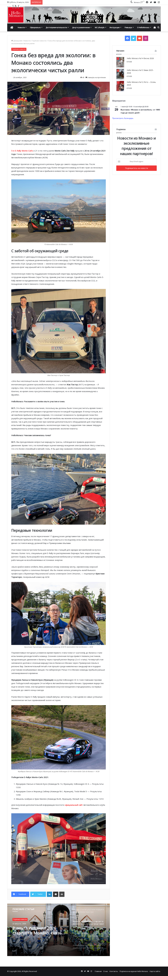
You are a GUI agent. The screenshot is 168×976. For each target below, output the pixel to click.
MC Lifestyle (99, 27)
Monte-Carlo (27, 150)
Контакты (114, 971)
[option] (58, 930)
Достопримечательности (56, 27)
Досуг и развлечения (81, 27)
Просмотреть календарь (122, 118)
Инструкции (115, 27)
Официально (35, 27)
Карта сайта (155, 971)
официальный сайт (74, 805)
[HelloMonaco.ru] (84, 14)
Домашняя (17, 40)
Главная (98, 971)
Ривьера (128, 27)
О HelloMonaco (143, 27)
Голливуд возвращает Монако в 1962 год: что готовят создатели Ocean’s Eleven (38, 930)
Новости (21, 27)
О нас (105, 971)
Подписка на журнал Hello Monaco (134, 971)
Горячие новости (39, 40)
